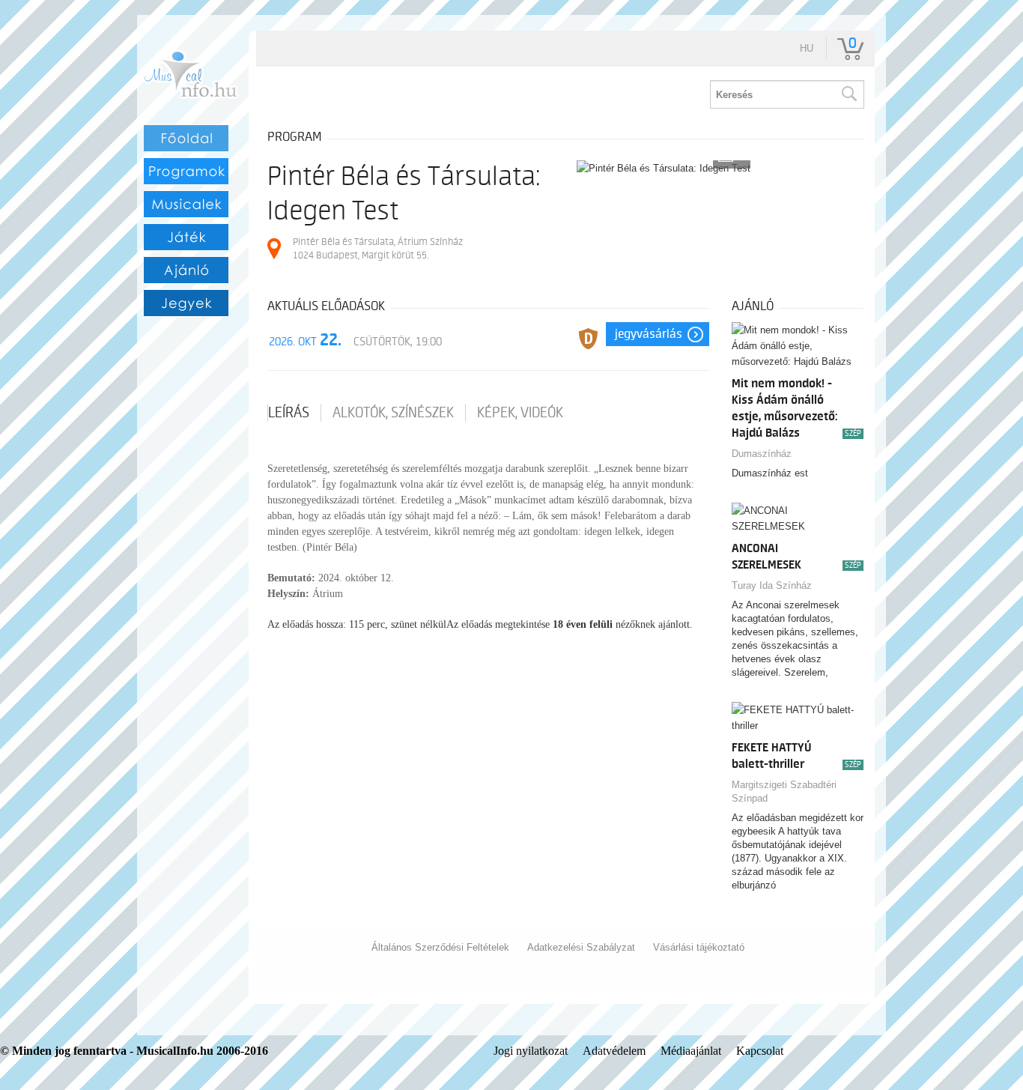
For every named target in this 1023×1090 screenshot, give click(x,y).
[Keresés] (848, 94)
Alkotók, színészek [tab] (393, 413)
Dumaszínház (762, 453)
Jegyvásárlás (648, 334)
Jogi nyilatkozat (531, 1050)
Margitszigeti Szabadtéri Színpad (784, 791)
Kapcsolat (759, 1050)
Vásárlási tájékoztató (698, 947)
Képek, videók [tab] (520, 413)
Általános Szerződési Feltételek (440, 947)
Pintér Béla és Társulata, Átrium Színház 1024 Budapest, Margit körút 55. (378, 248)
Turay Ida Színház (772, 585)
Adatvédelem (614, 1050)
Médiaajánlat (691, 1050)
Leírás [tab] (288, 413)
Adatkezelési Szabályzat (581, 947)
